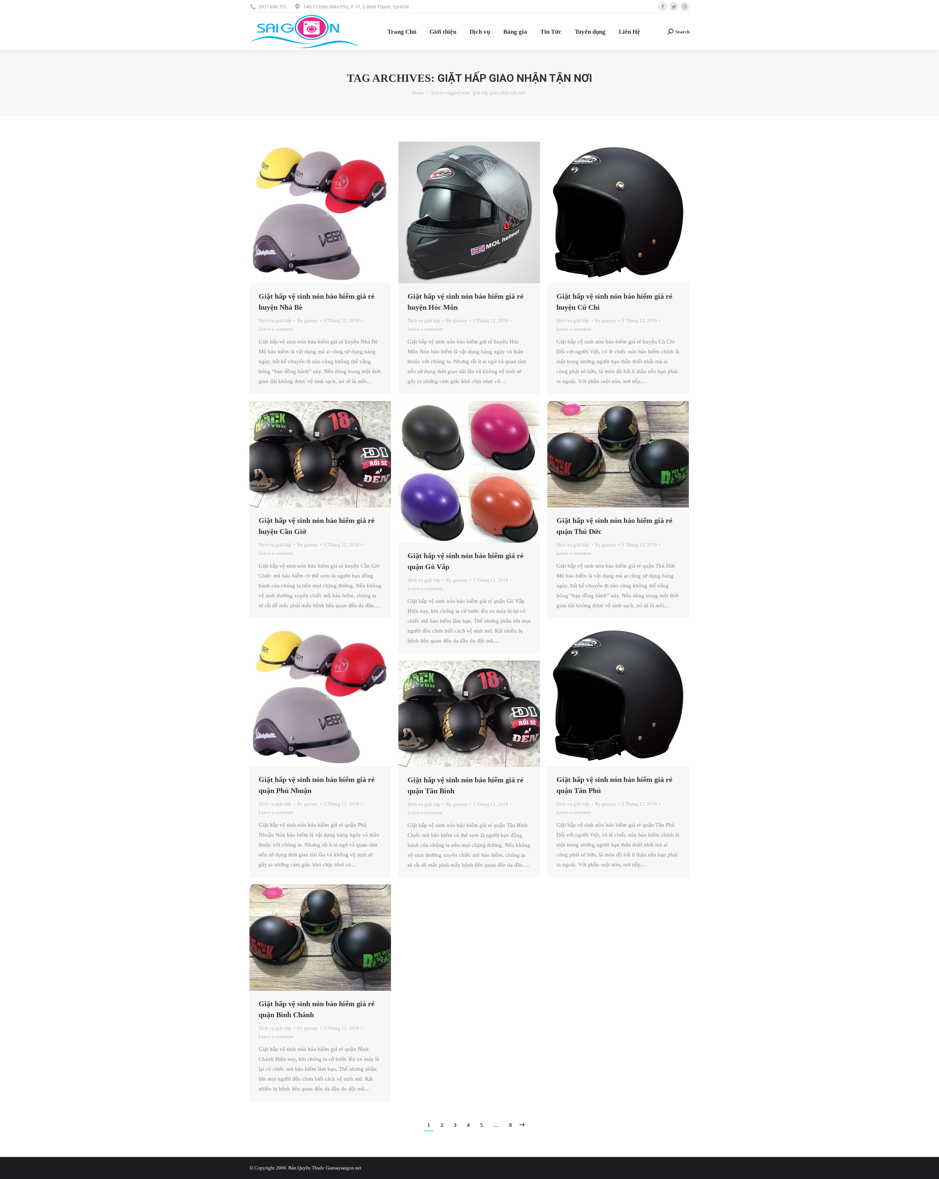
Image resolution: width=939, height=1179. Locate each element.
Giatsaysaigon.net (343, 1168)
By (307, 320)
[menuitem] (402, 31)
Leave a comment (276, 329)
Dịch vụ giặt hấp (275, 320)
